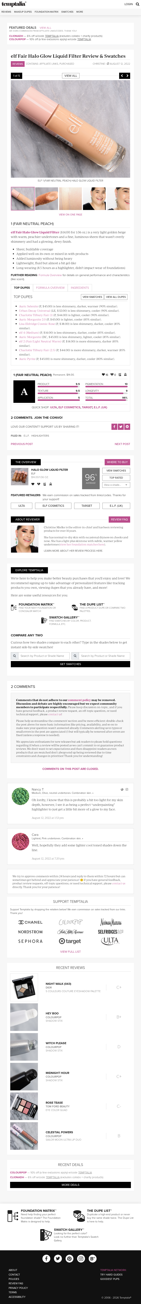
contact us (54, 714)
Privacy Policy (18, 1288)
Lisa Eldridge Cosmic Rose (37, 324)
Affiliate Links (48, 63)
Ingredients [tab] (80, 288)
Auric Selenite (28, 306)
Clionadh (16, 36)
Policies (14, 1279)
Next (127, 76)
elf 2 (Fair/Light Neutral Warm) (40, 341)
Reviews (17, 64)
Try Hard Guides (111, 1274)
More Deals (70, 1185)
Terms (13, 1292)
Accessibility (17, 1297)
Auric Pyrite (27, 359)
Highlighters (40, 435)
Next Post (122, 444)
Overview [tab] (50, 288)
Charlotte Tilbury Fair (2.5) (37, 350)
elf (33, 473)
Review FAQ (119, 519)
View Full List (70, 952)
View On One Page (70, 214)
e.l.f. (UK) (100, 407)
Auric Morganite (30, 337)
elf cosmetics (69, 407)
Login (128, 4)
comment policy (79, 700)
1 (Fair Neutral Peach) (32, 375)
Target (87, 407)
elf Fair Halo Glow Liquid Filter (35, 232)
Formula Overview (50, 275)
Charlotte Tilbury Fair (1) (36, 315)
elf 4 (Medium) (29, 332)
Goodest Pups (109, 1279)
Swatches (67, 11)
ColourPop (17, 39)
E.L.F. (26, 435)
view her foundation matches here (82, 544)
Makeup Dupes (23, 11)
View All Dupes (116, 297)
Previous (122, 76)
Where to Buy (117, 462)
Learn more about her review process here (73, 550)
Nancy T (38, 789)
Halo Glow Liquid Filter (49, 470)
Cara (35, 835)
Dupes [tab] (22, 288)
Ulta (53, 407)
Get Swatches (70, 664)
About (13, 1270)
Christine (99, 63)
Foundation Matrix (46, 11)
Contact (14, 1274)
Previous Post (22, 444)
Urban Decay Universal (34, 310)
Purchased (66, 63)
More (79, 11)
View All (45, 27)
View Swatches (92, 297)
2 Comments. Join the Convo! (37, 418)
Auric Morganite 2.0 (32, 319)
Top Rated (116, 477)
